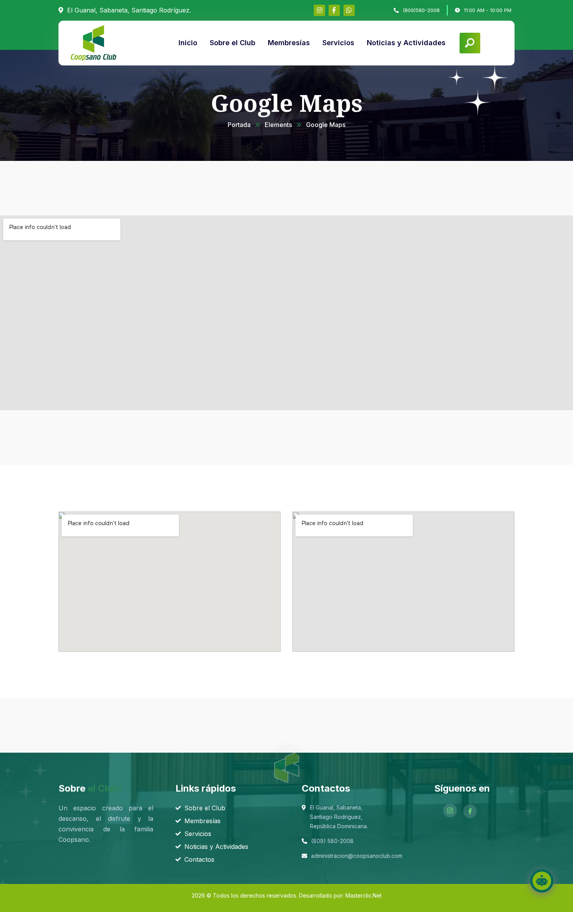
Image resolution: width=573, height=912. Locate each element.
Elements (278, 125)
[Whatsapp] (349, 10)
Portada (239, 125)
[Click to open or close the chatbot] (542, 881)
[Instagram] (319, 10)
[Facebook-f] (334, 10)
